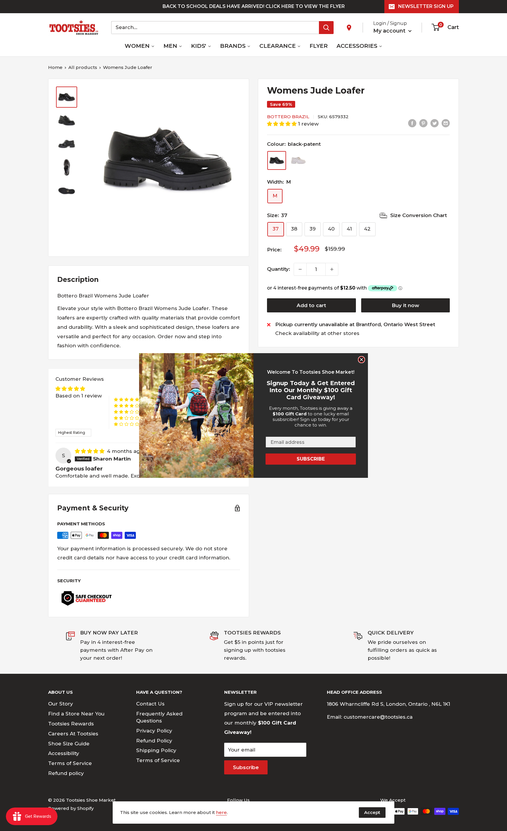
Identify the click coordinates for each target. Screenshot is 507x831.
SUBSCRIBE (311, 459)
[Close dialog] (361, 360)
